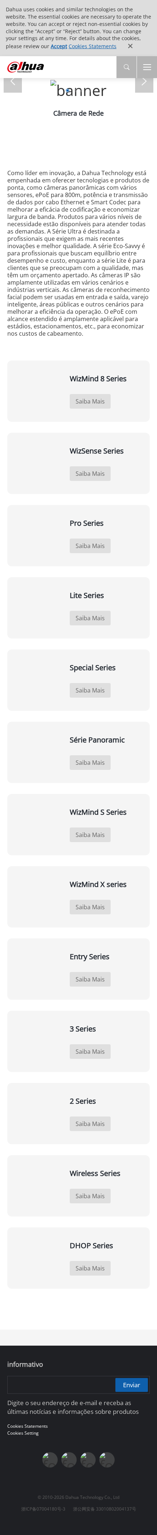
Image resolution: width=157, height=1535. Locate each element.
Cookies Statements (92, 46)
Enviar (131, 1384)
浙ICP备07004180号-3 (43, 1509)
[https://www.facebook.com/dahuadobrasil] (50, 1459)
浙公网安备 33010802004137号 (104, 1509)
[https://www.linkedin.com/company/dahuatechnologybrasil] (88, 1459)
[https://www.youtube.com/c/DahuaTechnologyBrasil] (69, 1459)
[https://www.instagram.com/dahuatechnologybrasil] (107, 1459)
